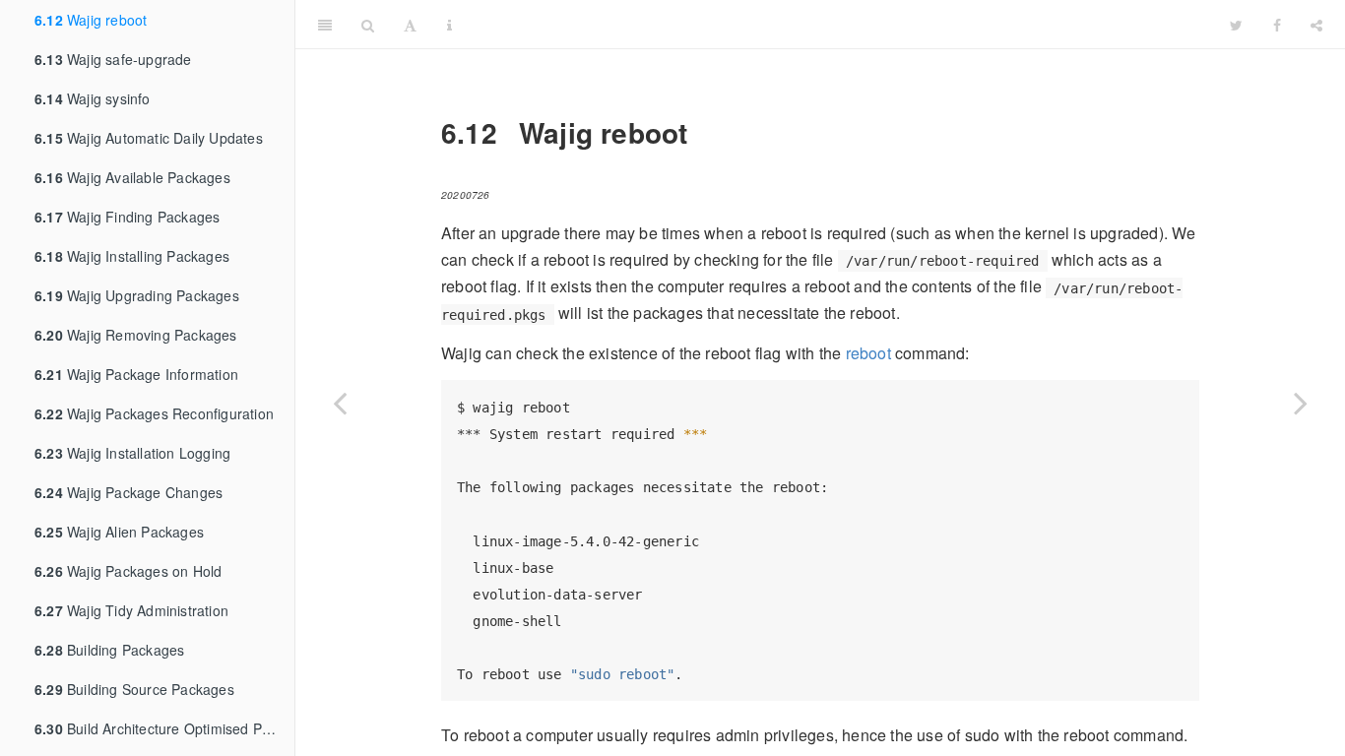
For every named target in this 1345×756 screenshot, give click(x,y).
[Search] (368, 24)
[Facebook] (1277, 24)
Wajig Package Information (136, 374)
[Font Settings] (410, 24)
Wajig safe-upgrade (113, 59)
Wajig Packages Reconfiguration (154, 413)
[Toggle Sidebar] (325, 24)
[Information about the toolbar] (449, 24)
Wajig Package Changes (128, 492)
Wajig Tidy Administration (131, 610)
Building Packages (109, 650)
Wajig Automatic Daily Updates (148, 138)
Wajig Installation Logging (132, 453)
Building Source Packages (134, 689)
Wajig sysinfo (92, 98)
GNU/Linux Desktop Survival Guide (840, 24)
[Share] (1316, 24)
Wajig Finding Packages (127, 216)
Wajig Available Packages (132, 177)
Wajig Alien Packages (119, 531)
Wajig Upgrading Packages (136, 295)
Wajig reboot (90, 20)
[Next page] (1300, 402)
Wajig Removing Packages (135, 335)
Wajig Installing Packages (131, 256)
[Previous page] (339, 402)
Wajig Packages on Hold (128, 571)
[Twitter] (1236, 24)
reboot (868, 353)
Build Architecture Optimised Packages (164, 728)
